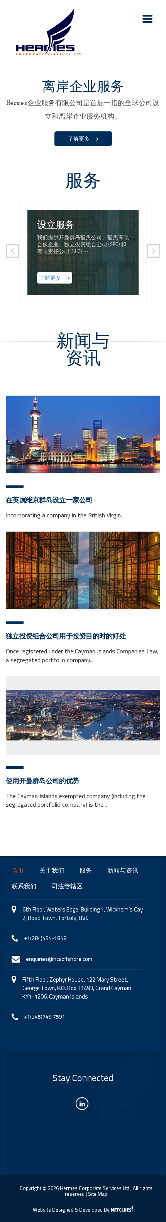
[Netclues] (122, 1209)
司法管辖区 (67, 886)
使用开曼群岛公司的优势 (42, 780)
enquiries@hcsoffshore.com (59, 959)
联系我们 (24, 886)
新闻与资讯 (122, 871)
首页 (18, 871)
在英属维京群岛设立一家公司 (49, 500)
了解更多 (80, 138)
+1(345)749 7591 (44, 1016)
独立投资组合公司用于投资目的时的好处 (66, 636)
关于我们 (51, 871)
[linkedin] (82, 1103)
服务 (86, 871)
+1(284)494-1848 (45, 938)
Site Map (97, 1194)
